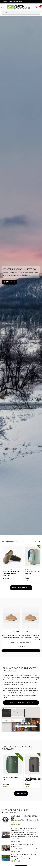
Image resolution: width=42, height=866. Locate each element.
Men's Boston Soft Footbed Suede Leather (11, 573)
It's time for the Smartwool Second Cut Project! (23, 829)
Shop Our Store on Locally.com (21, 703)
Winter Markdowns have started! (22, 846)
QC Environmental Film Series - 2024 (24, 817)
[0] (39, 7)
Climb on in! (15, 825)
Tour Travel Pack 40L (10, 779)
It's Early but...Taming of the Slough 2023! (23, 856)
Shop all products (19, 588)
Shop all (19, 793)
